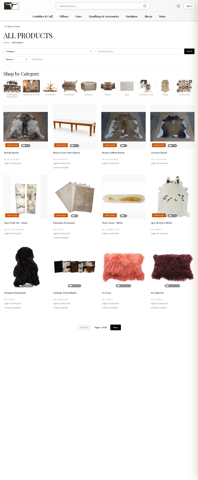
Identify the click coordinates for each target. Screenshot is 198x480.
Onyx (78, 16)
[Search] (144, 6)
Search (189, 51)
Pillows (64, 16)
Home (6, 42)
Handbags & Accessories (104, 16)
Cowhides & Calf (42, 16)
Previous (84, 327)
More (162, 16)
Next (115, 327)
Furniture (132, 16)
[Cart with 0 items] (178, 6)
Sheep (148, 16)
